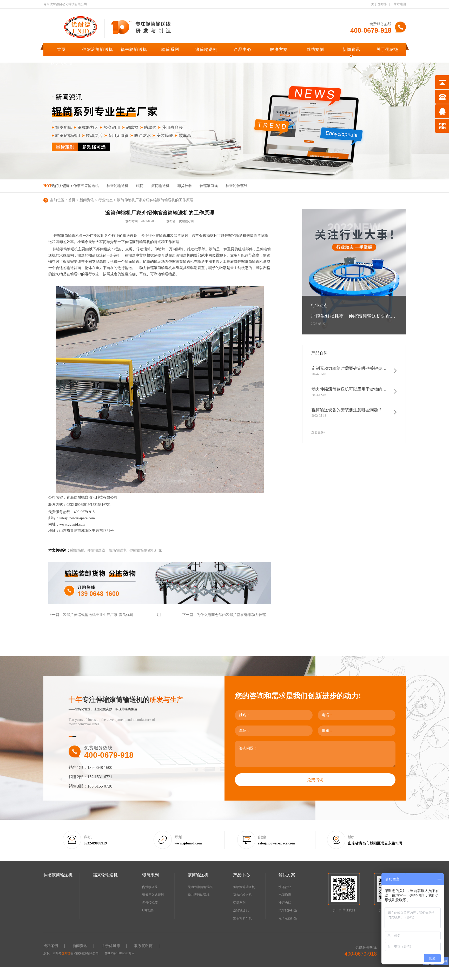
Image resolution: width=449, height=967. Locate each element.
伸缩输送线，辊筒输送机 (107, 550)
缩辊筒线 (77, 550)
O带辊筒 (148, 910)
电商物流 (285, 895)
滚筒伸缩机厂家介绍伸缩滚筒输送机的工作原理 (155, 200)
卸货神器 (184, 186)
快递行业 (285, 887)
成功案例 (315, 49)
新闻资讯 (351, 49)
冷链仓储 (285, 902)
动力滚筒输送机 (198, 895)
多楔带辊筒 (150, 902)
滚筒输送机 (206, 49)
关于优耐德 (379, 4)
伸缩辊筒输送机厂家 (145, 550)
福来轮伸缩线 (236, 186)
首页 (61, 49)
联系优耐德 (61, 63)
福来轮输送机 (134, 49)
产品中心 (243, 49)
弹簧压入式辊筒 (153, 895)
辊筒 (139, 186)
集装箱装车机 (242, 918)
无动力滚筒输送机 (200, 887)
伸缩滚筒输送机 (97, 49)
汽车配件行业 (288, 910)
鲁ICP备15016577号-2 (119, 953)
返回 (159, 615)
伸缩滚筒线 (209, 186)
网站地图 (399, 4)
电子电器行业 (288, 918)
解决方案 (279, 49)
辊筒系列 (170, 49)
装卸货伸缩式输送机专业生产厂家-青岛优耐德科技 (103, 615)
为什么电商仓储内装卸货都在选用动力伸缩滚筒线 (237, 615)
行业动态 (105, 200)
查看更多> (318, 432)
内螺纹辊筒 (150, 887)
